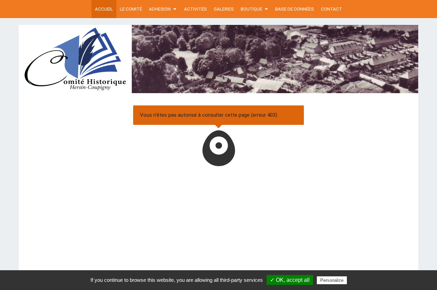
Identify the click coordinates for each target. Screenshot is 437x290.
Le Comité (131, 9)
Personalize (331, 280)
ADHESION (160, 9)
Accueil (104, 9)
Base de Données (294, 9)
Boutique (251, 9)
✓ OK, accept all (290, 280)
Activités (195, 9)
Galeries (224, 9)
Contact (331, 9)
